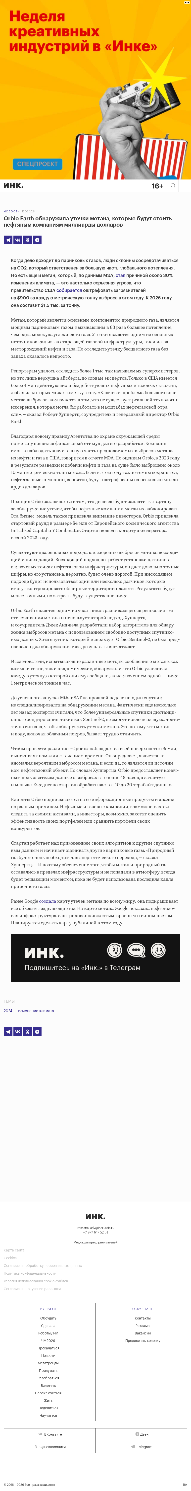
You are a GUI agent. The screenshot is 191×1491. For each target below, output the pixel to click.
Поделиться (48, 1408)
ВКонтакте (52, 1434)
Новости (12, 211)
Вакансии (143, 1333)
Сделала (48, 1326)
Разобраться (48, 1378)
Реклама (143, 1326)
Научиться (48, 1415)
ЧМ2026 (48, 1341)
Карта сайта (14, 1250)
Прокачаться (48, 1348)
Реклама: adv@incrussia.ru (95, 1228)
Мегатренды (48, 1363)
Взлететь (48, 1386)
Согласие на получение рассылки (32, 1289)
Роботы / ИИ (48, 1333)
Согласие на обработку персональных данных (43, 1266)
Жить (48, 1401)
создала (47, 901)
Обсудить (48, 1318)
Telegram (144, 1447)
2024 (8, 1011)
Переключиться (48, 1393)
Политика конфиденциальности (30, 1273)
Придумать (48, 1371)
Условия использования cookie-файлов (36, 1281)
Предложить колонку (142, 1341)
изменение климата (36, 1011)
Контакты (143, 1318)
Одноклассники (52, 1447)
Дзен (144, 1434)
